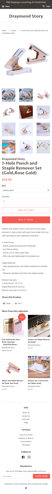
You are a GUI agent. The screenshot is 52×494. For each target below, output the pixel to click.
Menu (7, 6)
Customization (26, 441)
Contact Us (26, 416)
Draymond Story (26, 16)
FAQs (26, 422)
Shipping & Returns (26, 438)
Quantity (5, 196)
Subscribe (41, 476)
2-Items (13, 31)
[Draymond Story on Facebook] (23, 457)
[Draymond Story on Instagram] (29, 457)
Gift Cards (26, 419)
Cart (48, 6)
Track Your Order (26, 435)
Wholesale (26, 445)
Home (4, 31)
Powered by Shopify (40, 484)
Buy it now (26, 219)
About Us (26, 412)
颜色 (4, 185)
